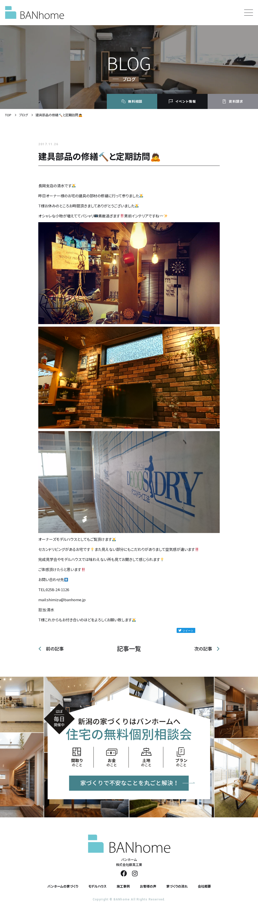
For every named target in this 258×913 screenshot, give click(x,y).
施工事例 (123, 886)
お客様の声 (148, 886)
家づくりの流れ (177, 886)
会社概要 (204, 886)
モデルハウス (97, 886)
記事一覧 (129, 648)
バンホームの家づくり (62, 886)
